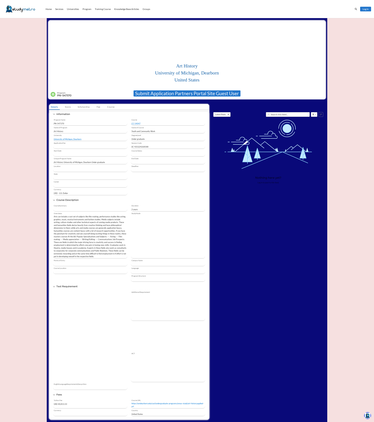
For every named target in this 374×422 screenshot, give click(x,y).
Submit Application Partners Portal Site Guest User (187, 93)
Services (59, 9)
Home (49, 9)
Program (87, 9)
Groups (146, 9)
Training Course (103, 9)
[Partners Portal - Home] (20, 9)
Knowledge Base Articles (126, 9)
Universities (73, 9)
